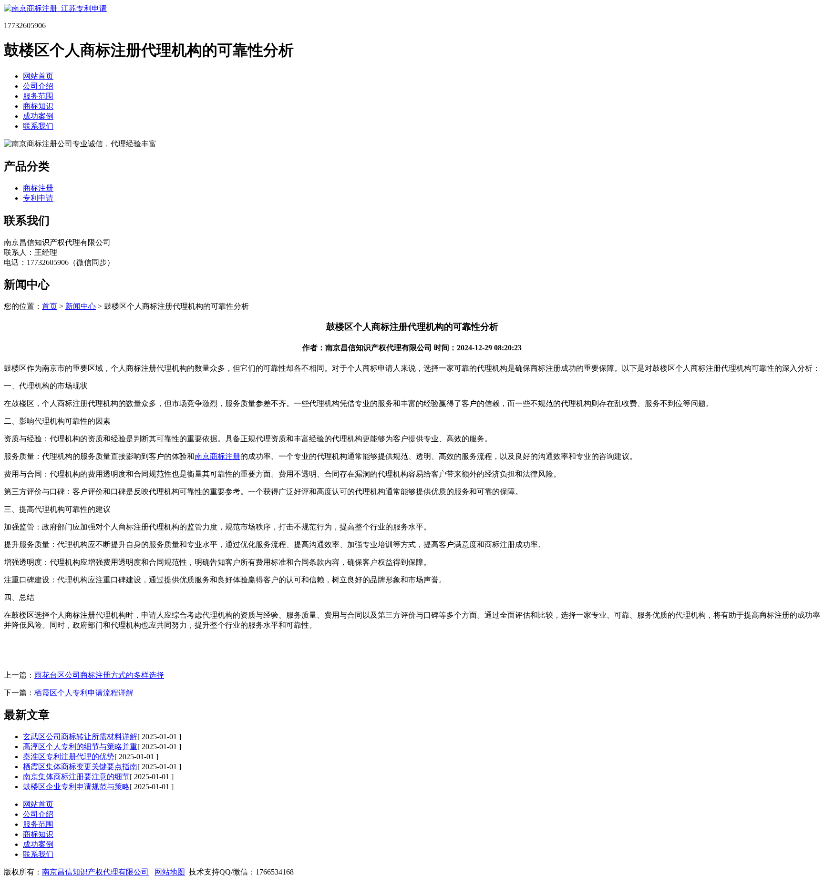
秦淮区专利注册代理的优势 (68, 757)
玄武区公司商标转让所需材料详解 (80, 736)
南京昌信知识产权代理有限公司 (95, 872)
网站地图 (169, 872)
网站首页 (38, 76)
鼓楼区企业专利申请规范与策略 (76, 787)
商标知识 (38, 106)
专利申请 (38, 198)
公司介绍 (38, 86)
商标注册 (38, 188)
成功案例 (38, 116)
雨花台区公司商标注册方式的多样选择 (99, 675)
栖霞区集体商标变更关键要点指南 (80, 767)
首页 (49, 306)
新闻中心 (80, 306)
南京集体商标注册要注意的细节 (76, 777)
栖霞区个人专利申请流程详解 (84, 693)
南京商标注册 (217, 456)
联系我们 (38, 126)
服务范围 (38, 96)
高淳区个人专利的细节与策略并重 (80, 747)
